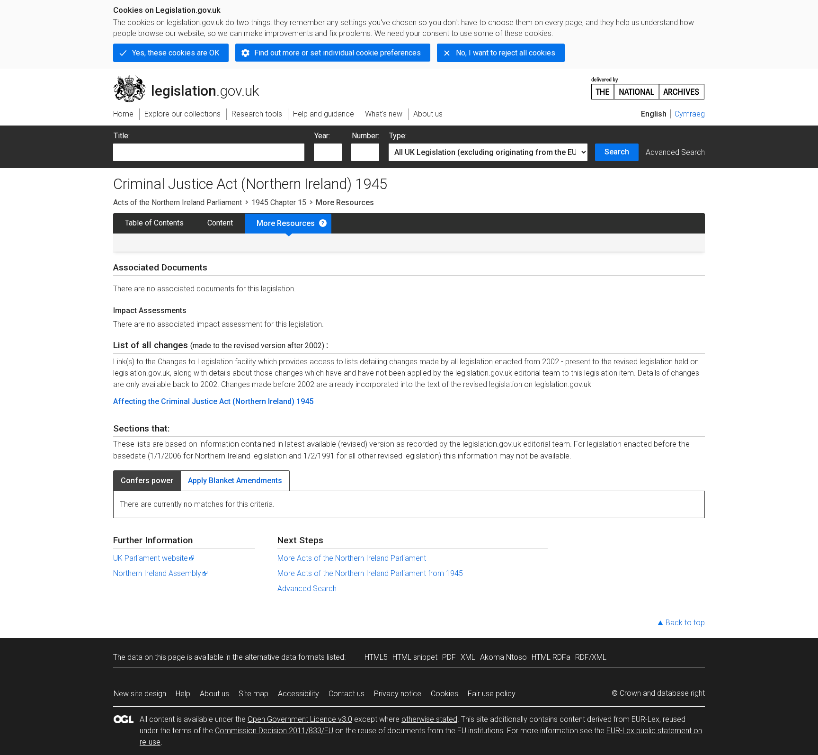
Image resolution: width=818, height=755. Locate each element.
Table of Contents (154, 222)
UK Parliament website (150, 558)
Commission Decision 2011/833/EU (274, 730)
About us (214, 693)
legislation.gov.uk (191, 79)
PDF (449, 657)
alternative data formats (285, 657)
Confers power (147, 480)
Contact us (347, 693)
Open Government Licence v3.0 (300, 719)
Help (183, 693)
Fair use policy (492, 693)
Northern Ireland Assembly (157, 573)
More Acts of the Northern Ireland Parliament (351, 558)
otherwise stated (429, 719)
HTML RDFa (551, 657)
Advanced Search (675, 152)
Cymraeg (690, 113)
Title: (122, 135)
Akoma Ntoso (503, 657)
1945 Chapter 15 (278, 202)
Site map (253, 693)
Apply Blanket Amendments (235, 480)
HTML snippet (414, 657)
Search (617, 151)
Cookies (444, 693)
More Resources (286, 223)
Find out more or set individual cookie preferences (337, 52)
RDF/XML (590, 657)
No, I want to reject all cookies (505, 52)
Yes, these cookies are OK (175, 52)
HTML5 (376, 657)
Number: (365, 135)
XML (468, 657)
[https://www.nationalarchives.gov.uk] (648, 84)
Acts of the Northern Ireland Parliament (177, 202)
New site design (140, 693)
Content (220, 222)
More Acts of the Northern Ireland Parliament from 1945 (370, 573)
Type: (398, 135)
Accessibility (298, 693)
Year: (322, 135)
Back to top (685, 622)
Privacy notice (397, 693)
